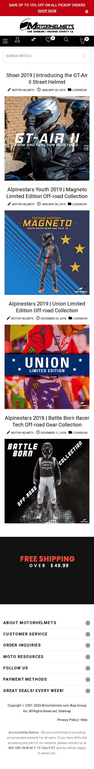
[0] (47, 41)
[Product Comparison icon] (33, 40)
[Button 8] (84, 55)
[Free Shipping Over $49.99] (47, 561)
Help (83, 720)
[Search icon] (64, 40)
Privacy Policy (67, 720)
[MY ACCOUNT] (17, 39)
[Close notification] (87, 11)
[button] (82, 42)
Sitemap (64, 711)
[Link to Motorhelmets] (47, 26)
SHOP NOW (47, 11)
